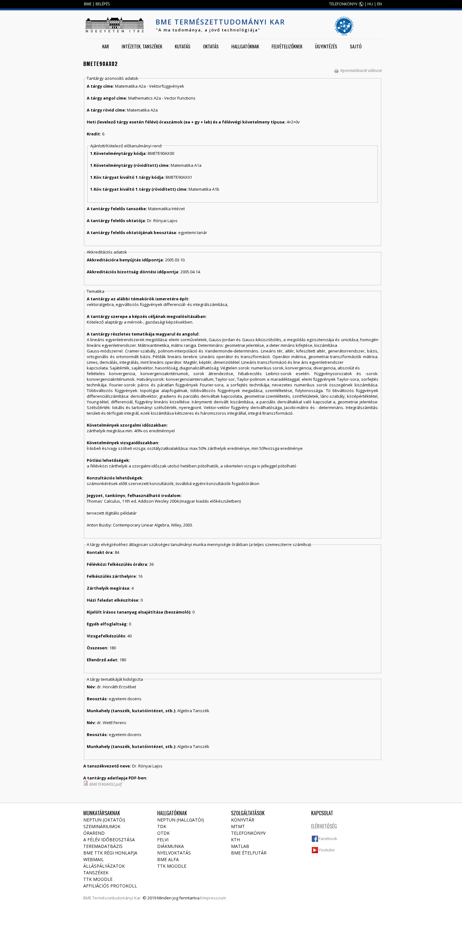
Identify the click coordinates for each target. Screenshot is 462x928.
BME (87, 4)
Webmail (93, 859)
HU (370, 4)
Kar (105, 46)
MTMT (238, 826)
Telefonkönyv (248, 833)
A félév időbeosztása (109, 840)
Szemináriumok (101, 826)
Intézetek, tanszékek (142, 46)
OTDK (163, 833)
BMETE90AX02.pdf (105, 784)
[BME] (114, 24)
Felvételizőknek (287, 46)
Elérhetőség (324, 826)
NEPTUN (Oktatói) (104, 820)
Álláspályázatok (104, 866)
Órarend (94, 833)
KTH (235, 840)
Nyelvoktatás (174, 853)
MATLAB (240, 846)
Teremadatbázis (103, 846)
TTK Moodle (98, 879)
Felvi (162, 840)
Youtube (327, 850)
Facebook (328, 838)
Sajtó (355, 46)
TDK (161, 826)
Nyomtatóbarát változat (361, 70)
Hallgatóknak (245, 46)
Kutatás (182, 46)
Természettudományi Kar (116, 898)
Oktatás (211, 46)
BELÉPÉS (103, 4)
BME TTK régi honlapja (110, 853)
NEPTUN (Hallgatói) (180, 820)
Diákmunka (170, 846)
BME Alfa (168, 859)
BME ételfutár (249, 853)
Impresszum (214, 898)
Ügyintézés (326, 46)
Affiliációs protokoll (110, 886)
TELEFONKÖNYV (343, 4)
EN (379, 4)
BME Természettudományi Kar (220, 21)
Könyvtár (242, 820)
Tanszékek (95, 873)
